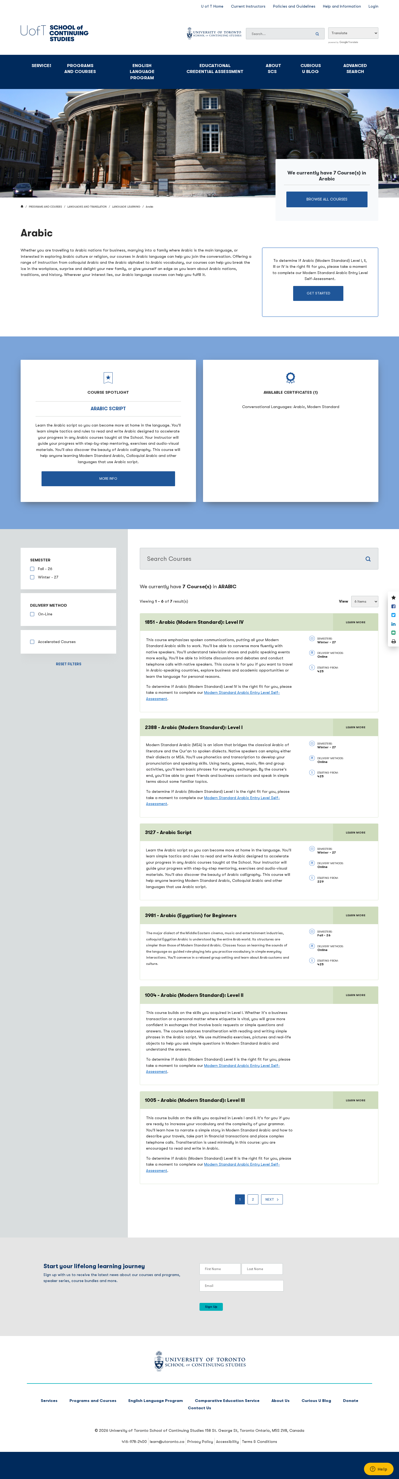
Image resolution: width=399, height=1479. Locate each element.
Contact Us (199, 1408)
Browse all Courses (326, 199)
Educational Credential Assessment (214, 68)
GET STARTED (318, 293)
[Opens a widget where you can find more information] (379, 1469)
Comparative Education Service (227, 1400)
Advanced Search (355, 68)
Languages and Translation (87, 206)
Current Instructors (248, 6)
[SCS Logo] (200, 1370)
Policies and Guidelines (294, 6)
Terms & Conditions (259, 1441)
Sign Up (211, 1307)
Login (373, 6)
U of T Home (212, 6)
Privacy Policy (200, 1441)
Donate (350, 1400)
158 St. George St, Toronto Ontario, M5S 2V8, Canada (254, 1430)
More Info (108, 478)
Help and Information (342, 6)
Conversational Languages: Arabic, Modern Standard (290, 407)
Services (41, 65)
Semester (40, 560)
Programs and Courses (80, 68)
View (343, 601)
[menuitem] (240, 1200)
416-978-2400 (134, 1441)
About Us (280, 1400)
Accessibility (227, 1441)
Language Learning (126, 206)
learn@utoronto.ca (167, 1441)
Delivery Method (48, 605)
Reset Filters (68, 664)
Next (269, 1199)
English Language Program (142, 71)
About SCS (273, 68)
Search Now (318, 33)
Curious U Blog (310, 68)
